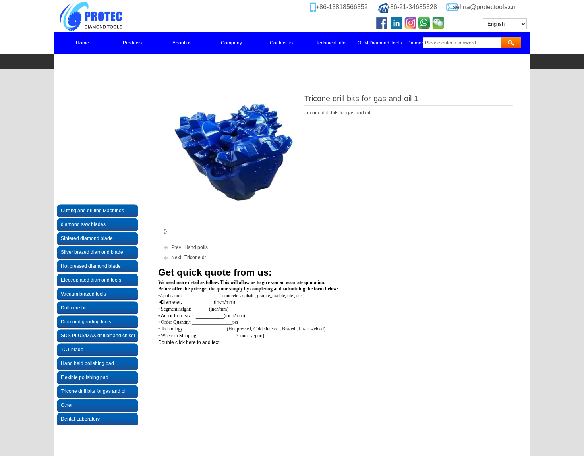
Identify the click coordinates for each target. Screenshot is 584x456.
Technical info (331, 43)
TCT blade (72, 349)
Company (231, 43)
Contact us (281, 43)
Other (67, 405)
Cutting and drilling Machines (92, 210)
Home (82, 43)
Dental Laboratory (80, 419)
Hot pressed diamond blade (91, 266)
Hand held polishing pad (87, 363)
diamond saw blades (83, 224)
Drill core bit (74, 308)
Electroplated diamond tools (91, 280)
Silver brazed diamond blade (92, 252)
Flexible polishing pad (84, 377)
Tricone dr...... (192, 257)
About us (181, 43)
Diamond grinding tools (86, 322)
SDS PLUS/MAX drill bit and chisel (98, 335)
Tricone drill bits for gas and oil (94, 391)
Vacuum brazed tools (83, 294)
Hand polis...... (193, 247)
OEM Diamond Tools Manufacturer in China (380, 43)
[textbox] (462, 42)
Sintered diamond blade (87, 238)
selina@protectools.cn (484, 7)
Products (132, 43)
